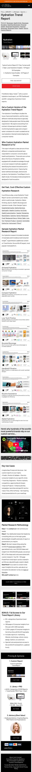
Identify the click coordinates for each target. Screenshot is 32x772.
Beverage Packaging (12, 26)
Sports (23, 12)
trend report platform (15, 546)
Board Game (6, 215)
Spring (18, 215)
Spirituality (5, 210)
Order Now (16, 86)
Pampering (25, 213)
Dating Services (20, 208)
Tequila (18, 213)
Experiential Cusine (8, 208)
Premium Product (10, 221)
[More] (19, 223)
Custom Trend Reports (16, 762)
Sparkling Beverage (13, 25)
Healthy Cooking (14, 210)
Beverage (10, 23)
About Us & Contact (15, 757)
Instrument (12, 223)
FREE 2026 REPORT (16, 81)
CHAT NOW (16, 680)
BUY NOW (16, 709)
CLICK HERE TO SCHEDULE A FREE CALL (16, 582)
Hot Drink (23, 210)
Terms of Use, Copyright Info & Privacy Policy (16, 767)
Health (21, 28)
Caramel (19, 221)
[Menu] (29, 5)
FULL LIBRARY (6, 12)
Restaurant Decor (11, 218)
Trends (6, 765)
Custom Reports (6, 30)
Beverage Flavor (13, 28)
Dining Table (22, 218)
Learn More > (8, 748)
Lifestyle (16, 12)
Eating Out (5, 223)
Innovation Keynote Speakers (15, 759)
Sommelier (25, 221)
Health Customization (9, 213)
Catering (13, 215)
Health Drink (18, 23)
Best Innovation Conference (15, 760)
